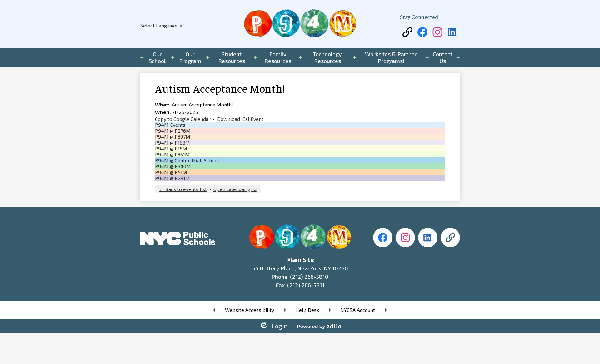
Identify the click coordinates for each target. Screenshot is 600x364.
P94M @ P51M (171, 172)
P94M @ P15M (171, 148)
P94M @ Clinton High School (187, 160)
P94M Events (170, 125)
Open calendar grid (235, 189)
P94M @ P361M (172, 154)
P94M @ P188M (172, 142)
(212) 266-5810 (309, 276)
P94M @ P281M (172, 178)
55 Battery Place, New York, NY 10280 (300, 268)
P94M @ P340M (173, 166)
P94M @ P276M (173, 131)
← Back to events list (183, 189)
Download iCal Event (240, 119)
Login (273, 326)
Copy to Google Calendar (183, 119)
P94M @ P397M (172, 137)
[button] (157, 57)
